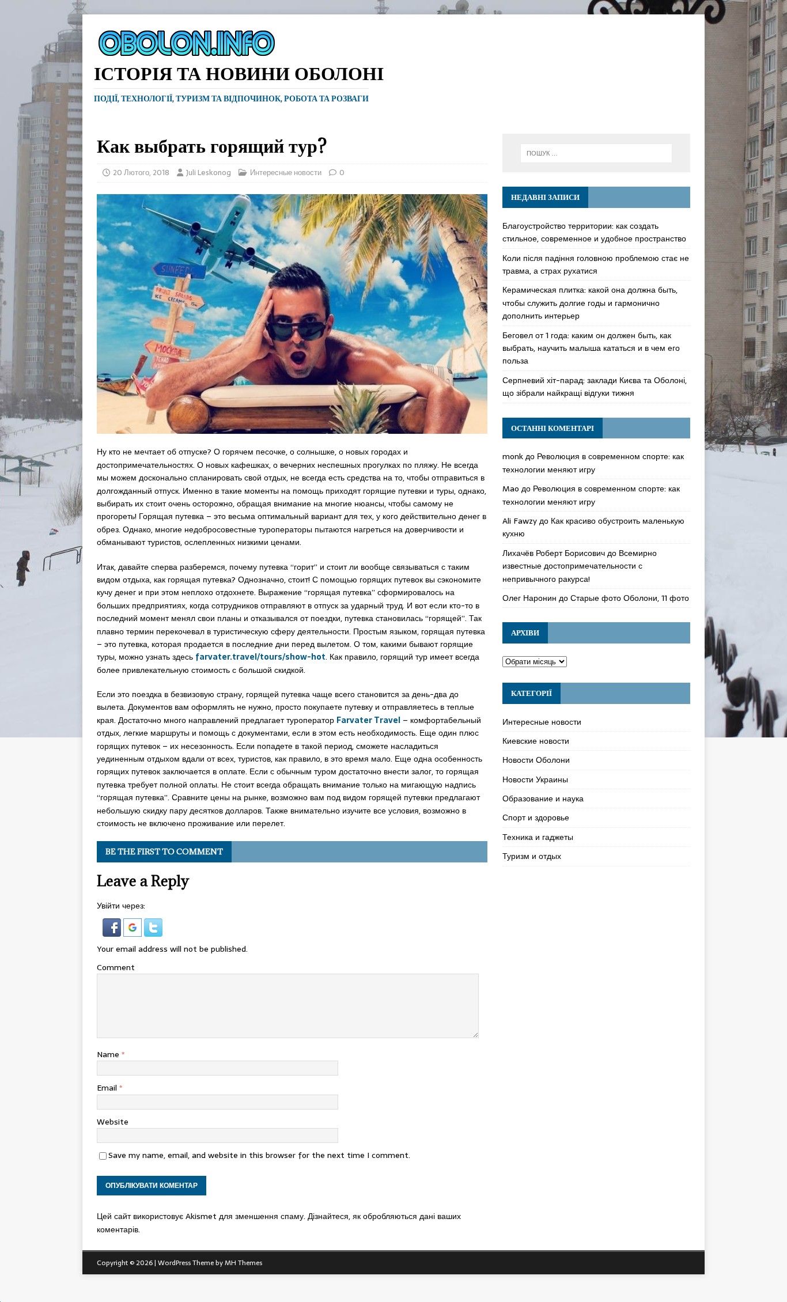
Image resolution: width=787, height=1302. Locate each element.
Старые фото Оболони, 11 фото (629, 598)
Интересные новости (285, 172)
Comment (116, 967)
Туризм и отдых (531, 856)
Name (109, 1054)
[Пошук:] (596, 153)
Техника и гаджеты (537, 837)
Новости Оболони (536, 760)
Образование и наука (543, 798)
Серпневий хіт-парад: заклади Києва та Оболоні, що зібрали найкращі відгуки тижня (594, 386)
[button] (113, 929)
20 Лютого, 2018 (141, 172)
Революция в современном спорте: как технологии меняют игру (593, 462)
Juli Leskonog (208, 172)
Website (112, 1121)
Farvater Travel (368, 720)
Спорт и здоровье (535, 817)
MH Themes (243, 1263)
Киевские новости (535, 741)
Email (108, 1087)
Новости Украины (535, 779)
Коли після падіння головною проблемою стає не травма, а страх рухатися (595, 264)
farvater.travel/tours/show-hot (260, 656)
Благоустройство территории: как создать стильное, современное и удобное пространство (594, 232)
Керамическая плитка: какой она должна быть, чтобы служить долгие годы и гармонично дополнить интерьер (590, 302)
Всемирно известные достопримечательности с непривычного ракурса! (579, 566)
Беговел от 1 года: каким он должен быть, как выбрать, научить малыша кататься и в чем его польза (591, 348)
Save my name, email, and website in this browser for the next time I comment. (259, 1155)
